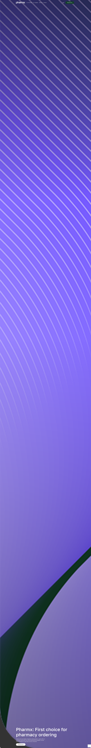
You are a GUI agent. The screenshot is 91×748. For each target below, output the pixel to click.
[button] (21, 744)
